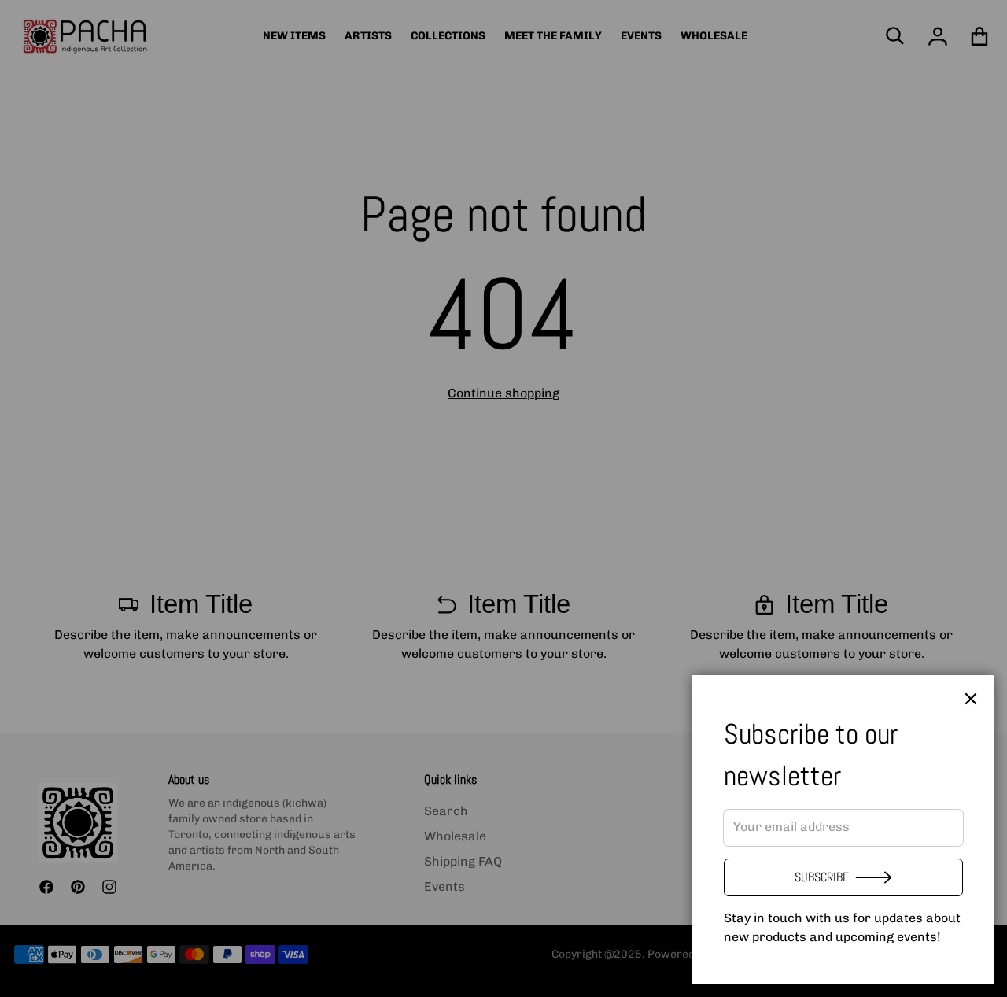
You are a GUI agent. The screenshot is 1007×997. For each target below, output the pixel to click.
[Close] (971, 699)
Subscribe (822, 877)
